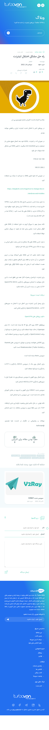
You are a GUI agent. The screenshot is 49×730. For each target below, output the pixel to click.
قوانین (40, 656)
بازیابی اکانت (38, 636)
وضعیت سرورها (37, 676)
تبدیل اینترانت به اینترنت (28, 456)
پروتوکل (40, 653)
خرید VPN (39, 633)
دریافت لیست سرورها (37, 295)
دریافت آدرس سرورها (36, 640)
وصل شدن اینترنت (25, 458)
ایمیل (42, 534)
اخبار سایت (39, 686)
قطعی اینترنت (16, 456)
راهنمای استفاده (37, 666)
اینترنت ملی (40, 456)
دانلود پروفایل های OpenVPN (34, 316)
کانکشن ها (39, 669)
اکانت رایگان (38, 673)
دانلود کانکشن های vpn (35, 643)
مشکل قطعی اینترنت (38, 458)
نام (43, 528)
